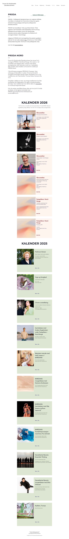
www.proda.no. (19, 45)
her (26, 40)
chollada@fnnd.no (36, 532)
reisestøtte (39, 84)
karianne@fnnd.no (13, 93)
